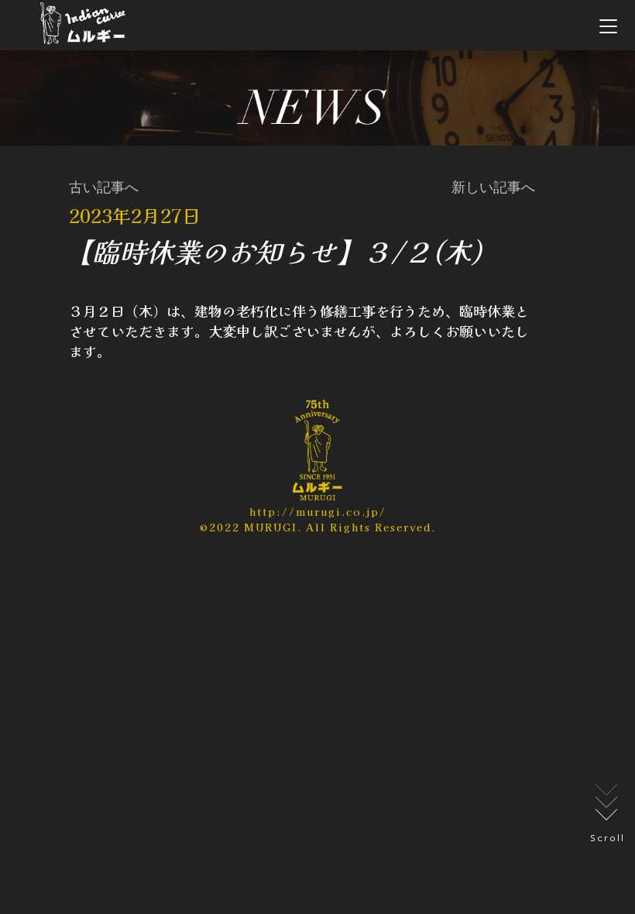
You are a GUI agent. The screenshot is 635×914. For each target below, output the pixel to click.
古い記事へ (104, 187)
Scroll (607, 838)
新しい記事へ (493, 187)
